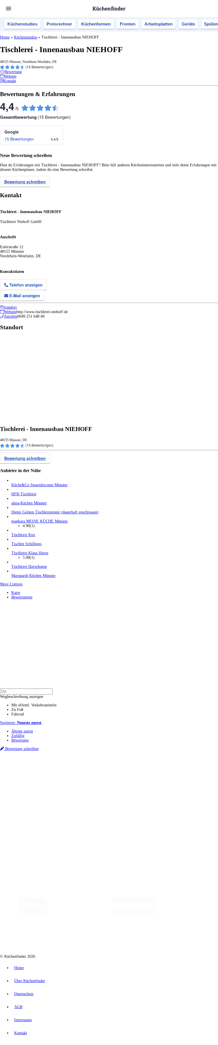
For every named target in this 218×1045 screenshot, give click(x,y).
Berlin (37, 768)
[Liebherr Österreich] (134, 912)
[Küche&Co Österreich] (147, 935)
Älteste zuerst (22, 731)
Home (5, 37)
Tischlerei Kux (23, 535)
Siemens (188, 768)
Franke (176, 768)
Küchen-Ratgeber (25, 797)
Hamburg (49, 768)
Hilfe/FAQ (19, 806)
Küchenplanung (23, 787)
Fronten (127, 24)
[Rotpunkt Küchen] (105, 935)
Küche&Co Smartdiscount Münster (39, 485)
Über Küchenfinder (26, 801)
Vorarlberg (79, 768)
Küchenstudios (22, 24)
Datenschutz (23, 994)
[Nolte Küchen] (73, 935)
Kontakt (20, 1033)
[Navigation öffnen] (8, 8)
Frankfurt (141, 768)
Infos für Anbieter (25, 820)
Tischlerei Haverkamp (29, 566)
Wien (113, 768)
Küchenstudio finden (28, 759)
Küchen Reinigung (26, 792)
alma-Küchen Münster (29, 503)
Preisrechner (59, 24)
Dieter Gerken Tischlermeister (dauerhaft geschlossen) (54, 512)
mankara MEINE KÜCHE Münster (39, 521)
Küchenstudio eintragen (30, 829)
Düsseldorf (125, 768)
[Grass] (79, 912)
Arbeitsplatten (158, 24)
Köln (153, 768)
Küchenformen (96, 24)
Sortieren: (20, 723)
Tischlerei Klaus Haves (29, 553)
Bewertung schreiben (25, 181)
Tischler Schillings (26, 544)
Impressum (23, 1020)
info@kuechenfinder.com (102, 844)
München (64, 768)
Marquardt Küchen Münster (33, 576)
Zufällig (17, 736)
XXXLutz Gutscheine (66, 773)
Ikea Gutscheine (39, 773)
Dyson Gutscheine (95, 773)
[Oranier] (189, 912)
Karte (15, 593)
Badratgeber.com (24, 810)
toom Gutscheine (120, 773)
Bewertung (20, 740)
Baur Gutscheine (145, 773)
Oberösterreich (98, 768)
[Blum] (32, 912)
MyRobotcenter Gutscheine (176, 773)
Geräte (188, 24)
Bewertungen (21, 597)
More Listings (11, 584)
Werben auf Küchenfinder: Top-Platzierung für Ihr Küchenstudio (63, 825)
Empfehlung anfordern (29, 763)
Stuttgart (163, 768)
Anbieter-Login (28, 834)
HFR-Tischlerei (23, 494)
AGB (18, 1007)
